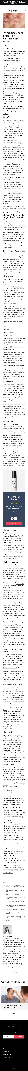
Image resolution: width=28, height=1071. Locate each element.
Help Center (7, 1054)
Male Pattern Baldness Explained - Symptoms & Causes (13, 1006)
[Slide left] (10, 1013)
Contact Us (6, 1057)
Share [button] (6, 45)
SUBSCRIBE (19, 1037)
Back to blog (14, 973)
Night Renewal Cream (14, 498)
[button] (2, 10)
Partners (6, 1051)
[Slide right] (17, 1013)
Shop (4, 1049)
